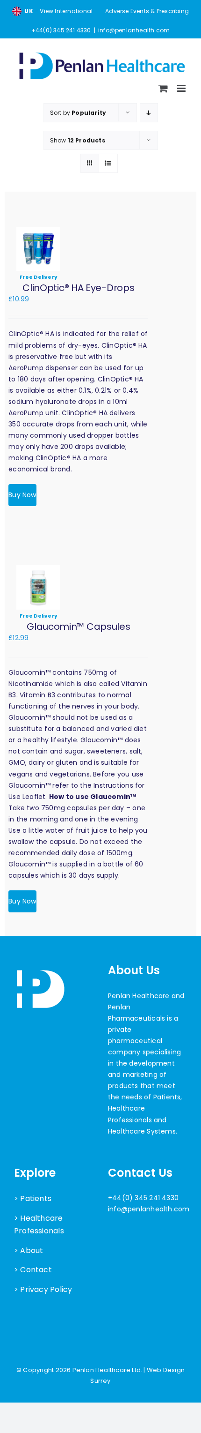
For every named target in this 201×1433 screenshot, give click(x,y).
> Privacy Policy (43, 1289)
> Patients (32, 1198)
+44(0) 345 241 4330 (143, 1197)
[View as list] (108, 163)
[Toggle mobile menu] (182, 88)
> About (28, 1250)
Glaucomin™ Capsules (78, 626)
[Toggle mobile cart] (163, 88)
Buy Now (22, 495)
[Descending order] (149, 112)
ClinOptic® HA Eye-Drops (78, 287)
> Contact (33, 1269)
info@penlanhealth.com (134, 30)
